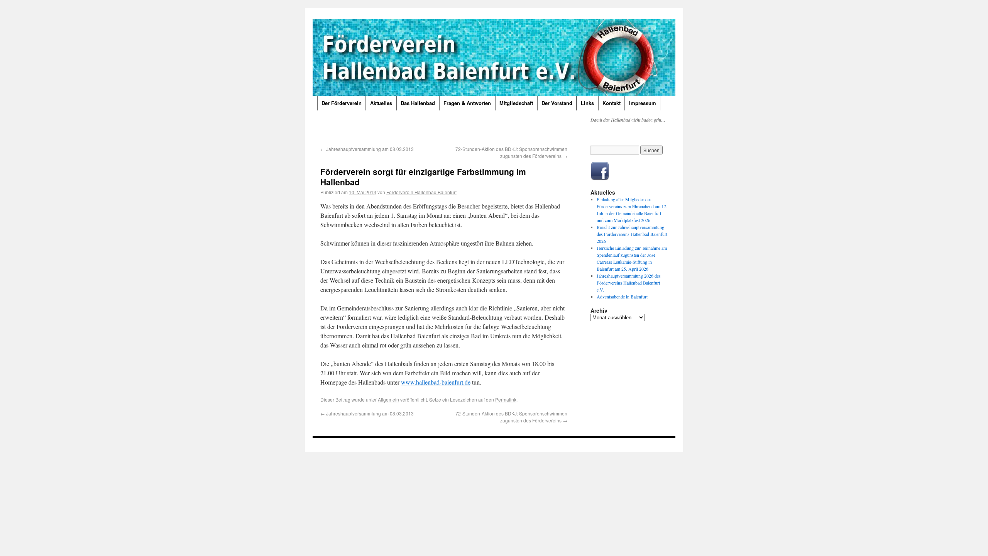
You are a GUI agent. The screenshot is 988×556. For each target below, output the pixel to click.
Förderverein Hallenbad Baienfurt (421, 192)
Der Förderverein (341, 103)
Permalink (505, 399)
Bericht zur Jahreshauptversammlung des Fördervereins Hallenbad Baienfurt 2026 (632, 234)
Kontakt (611, 103)
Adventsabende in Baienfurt (622, 296)
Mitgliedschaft (516, 103)
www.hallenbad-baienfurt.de (435, 382)
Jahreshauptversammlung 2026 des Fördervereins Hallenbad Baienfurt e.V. (629, 283)
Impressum (642, 103)
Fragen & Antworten (467, 103)
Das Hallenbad (418, 103)
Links (587, 103)
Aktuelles (381, 103)
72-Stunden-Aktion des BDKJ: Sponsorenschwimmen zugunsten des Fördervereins (511, 152)
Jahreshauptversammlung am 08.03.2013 (367, 149)
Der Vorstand (556, 103)
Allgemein (388, 399)
